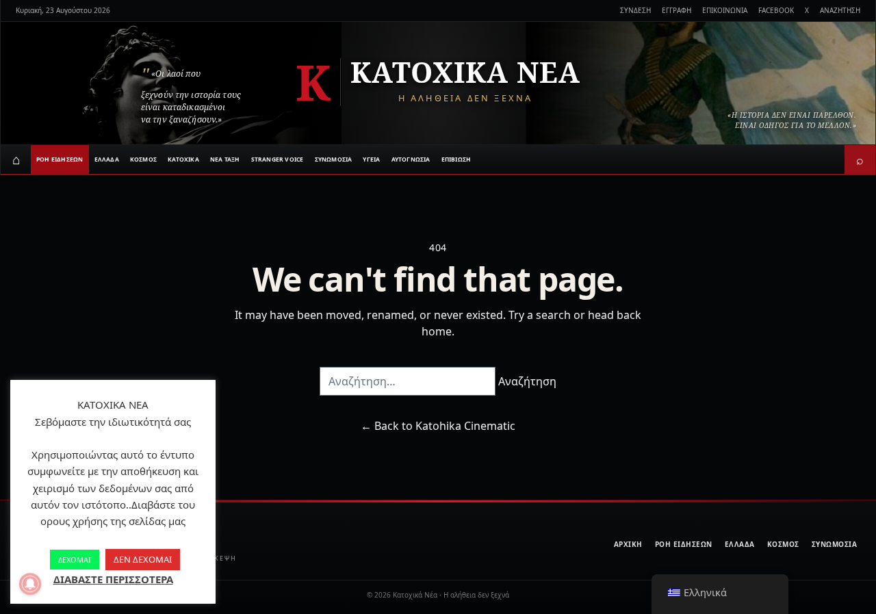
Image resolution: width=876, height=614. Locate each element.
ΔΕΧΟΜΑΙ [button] (74, 559)
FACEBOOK (776, 10)
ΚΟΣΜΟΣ (143, 159)
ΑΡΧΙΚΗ (628, 544)
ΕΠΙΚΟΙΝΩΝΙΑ (724, 10)
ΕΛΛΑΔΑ (106, 159)
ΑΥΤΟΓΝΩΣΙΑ (410, 159)
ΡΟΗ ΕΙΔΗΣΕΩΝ (59, 159)
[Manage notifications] (30, 584)
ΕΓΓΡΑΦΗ (676, 10)
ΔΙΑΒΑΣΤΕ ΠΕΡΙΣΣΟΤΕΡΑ (113, 579)
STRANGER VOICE (277, 159)
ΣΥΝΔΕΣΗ (635, 10)
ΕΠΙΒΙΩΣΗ (456, 159)
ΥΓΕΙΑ (371, 159)
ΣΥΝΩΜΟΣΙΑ (333, 159)
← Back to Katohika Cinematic (438, 425)
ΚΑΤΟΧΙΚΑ (183, 159)
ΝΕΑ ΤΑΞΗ (225, 159)
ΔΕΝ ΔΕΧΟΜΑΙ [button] (143, 559)
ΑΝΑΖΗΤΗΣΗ (840, 10)
